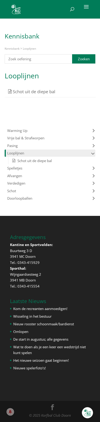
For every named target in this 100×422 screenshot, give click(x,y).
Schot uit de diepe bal (33, 91)
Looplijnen (29, 49)
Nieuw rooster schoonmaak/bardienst (43, 324)
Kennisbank (12, 49)
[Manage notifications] (10, 412)
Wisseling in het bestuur (32, 316)
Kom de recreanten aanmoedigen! (40, 308)
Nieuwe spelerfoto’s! (29, 368)
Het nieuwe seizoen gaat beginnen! (41, 360)
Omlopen (20, 331)
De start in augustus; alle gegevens (40, 339)
